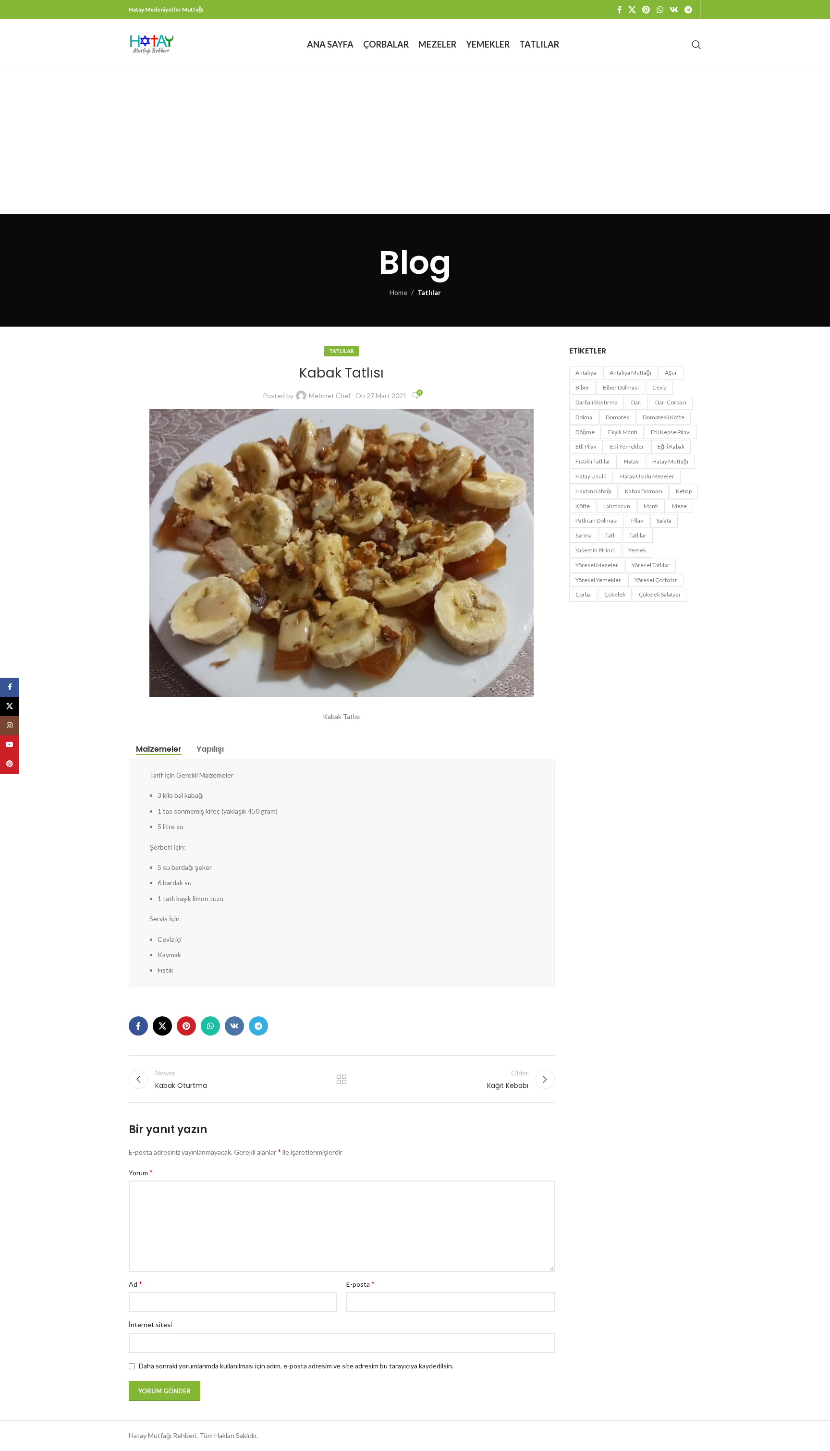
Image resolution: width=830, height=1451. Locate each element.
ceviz (659, 387)
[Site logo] (151, 43)
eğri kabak (671, 446)
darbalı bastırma (596, 402)
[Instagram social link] (9, 725)
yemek (637, 550)
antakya (585, 372)
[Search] (696, 44)
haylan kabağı (593, 491)
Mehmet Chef (330, 395)
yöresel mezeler (596, 565)
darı (636, 402)
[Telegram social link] (689, 9)
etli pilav (586, 446)
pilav (637, 520)
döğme (585, 432)
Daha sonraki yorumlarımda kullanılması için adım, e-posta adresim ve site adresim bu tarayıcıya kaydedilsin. (296, 1366)
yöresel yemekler (598, 580)
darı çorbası (670, 402)
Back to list (341, 1079)
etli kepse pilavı (671, 432)
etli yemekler (627, 446)
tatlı (610, 535)
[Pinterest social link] (646, 9)
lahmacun (616, 506)
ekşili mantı (622, 432)
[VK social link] (673, 9)
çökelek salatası (659, 594)
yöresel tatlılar (651, 565)
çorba (583, 594)
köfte (582, 506)
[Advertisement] (415, 142)
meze (679, 506)
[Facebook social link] (619, 9)
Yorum (141, 1172)
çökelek (614, 594)
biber (582, 387)
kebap (684, 491)
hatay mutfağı (670, 461)
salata (664, 520)
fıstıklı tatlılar (592, 461)
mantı (651, 506)
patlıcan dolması (596, 520)
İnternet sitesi (150, 1324)
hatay (631, 461)
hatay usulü (591, 476)
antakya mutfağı (630, 372)
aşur (671, 372)
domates (617, 417)
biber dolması (621, 387)
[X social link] (632, 9)
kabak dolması (643, 491)
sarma (583, 535)
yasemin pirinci (595, 550)
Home (398, 292)
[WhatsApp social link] (659, 9)
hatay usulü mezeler (647, 476)
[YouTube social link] (9, 745)
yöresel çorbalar (656, 580)
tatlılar (638, 535)
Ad (135, 1283)
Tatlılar (429, 292)
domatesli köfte (663, 417)
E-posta (360, 1283)
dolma (583, 417)
